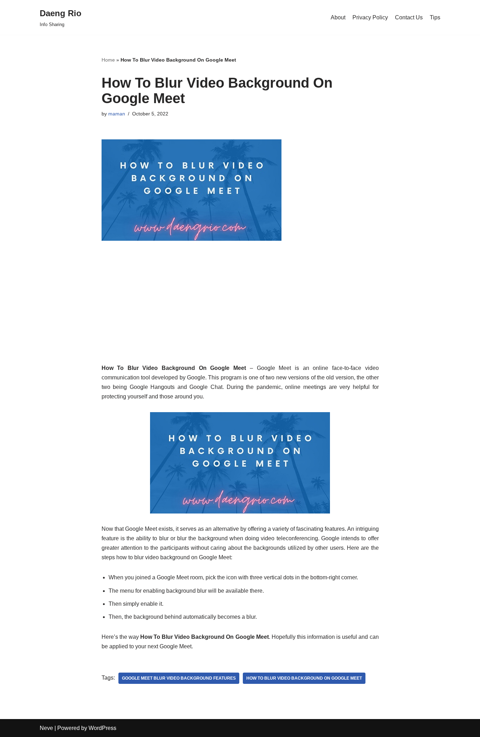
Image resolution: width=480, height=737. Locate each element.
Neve (46, 728)
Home (108, 60)
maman (116, 113)
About (338, 17)
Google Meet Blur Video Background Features (179, 678)
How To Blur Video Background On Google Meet (304, 678)
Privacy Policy (370, 17)
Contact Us (409, 17)
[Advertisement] (240, 314)
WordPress (102, 728)
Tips (435, 17)
